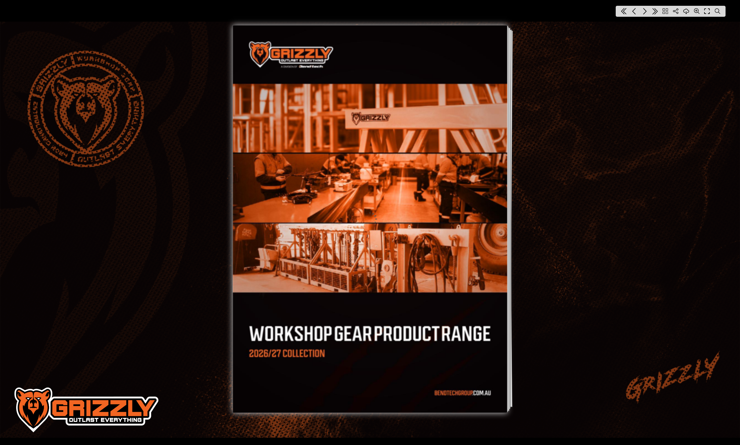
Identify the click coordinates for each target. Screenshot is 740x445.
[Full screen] (707, 11)
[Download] (686, 11)
